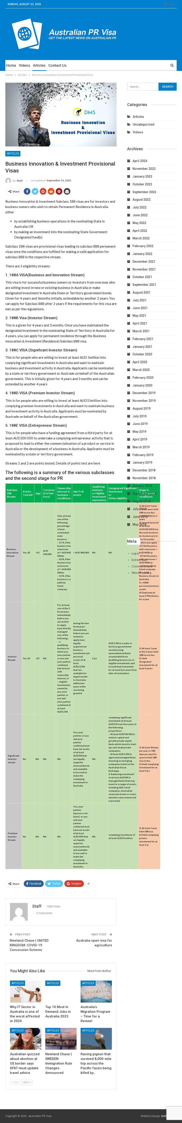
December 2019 (144, 393)
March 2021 (141, 331)
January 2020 (142, 385)
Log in (135, 553)
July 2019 (139, 416)
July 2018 (139, 509)
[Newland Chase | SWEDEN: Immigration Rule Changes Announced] (61, 1039)
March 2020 (141, 370)
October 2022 (142, 184)
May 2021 (139, 315)
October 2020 (142, 354)
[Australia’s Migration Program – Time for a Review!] (96, 992)
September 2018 (144, 493)
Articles (39, 65)
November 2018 (144, 478)
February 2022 (143, 246)
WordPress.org (141, 573)
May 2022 (139, 223)
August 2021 (141, 292)
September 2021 (144, 284)
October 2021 (142, 277)
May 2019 (139, 431)
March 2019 (141, 447)
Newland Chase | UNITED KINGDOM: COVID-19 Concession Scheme (29, 945)
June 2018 (140, 516)
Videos (24, 65)
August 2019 (141, 408)
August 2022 (141, 199)
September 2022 (144, 192)
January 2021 (142, 346)
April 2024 (140, 161)
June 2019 (140, 424)
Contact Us (57, 65)
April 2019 (140, 439)
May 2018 (139, 524)
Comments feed (142, 566)
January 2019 (142, 462)
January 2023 (142, 176)
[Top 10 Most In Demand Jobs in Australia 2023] (61, 992)
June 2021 (140, 308)
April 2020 (140, 362)
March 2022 (141, 238)
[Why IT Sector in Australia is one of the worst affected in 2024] (25, 992)
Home (11, 65)
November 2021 (144, 269)
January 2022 (142, 254)
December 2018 (144, 470)
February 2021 (143, 339)
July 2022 (139, 207)
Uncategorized (143, 124)
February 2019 (143, 455)
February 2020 (143, 377)
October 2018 (142, 486)
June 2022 (140, 215)
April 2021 (140, 323)
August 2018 (141, 501)
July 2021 (139, 300)
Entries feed (139, 560)
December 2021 (144, 261)
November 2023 (144, 168)
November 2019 (144, 400)
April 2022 (140, 230)
